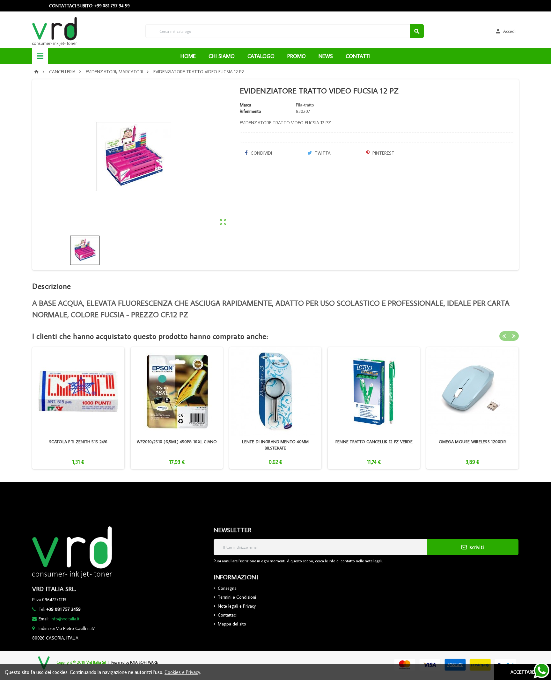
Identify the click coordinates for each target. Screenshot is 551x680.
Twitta (322, 153)
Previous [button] (504, 336)
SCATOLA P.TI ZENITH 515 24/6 (78, 441)
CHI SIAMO (222, 56)
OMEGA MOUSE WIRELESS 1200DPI (472, 441)
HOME (188, 56)
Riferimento (250, 111)
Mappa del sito (232, 624)
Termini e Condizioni (237, 597)
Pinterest (382, 153)
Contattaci (227, 615)
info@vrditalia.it (65, 619)
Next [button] (514, 336)
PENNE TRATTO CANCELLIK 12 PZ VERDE (374, 441)
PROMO (296, 56)
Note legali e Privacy (237, 606)
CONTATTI (358, 56)
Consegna (227, 588)
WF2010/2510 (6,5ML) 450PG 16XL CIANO (177, 441)
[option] (78, 408)
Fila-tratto (305, 105)
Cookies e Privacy (182, 672)
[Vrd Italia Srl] (54, 30)
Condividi (260, 153)
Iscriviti (475, 547)
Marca (245, 105)
